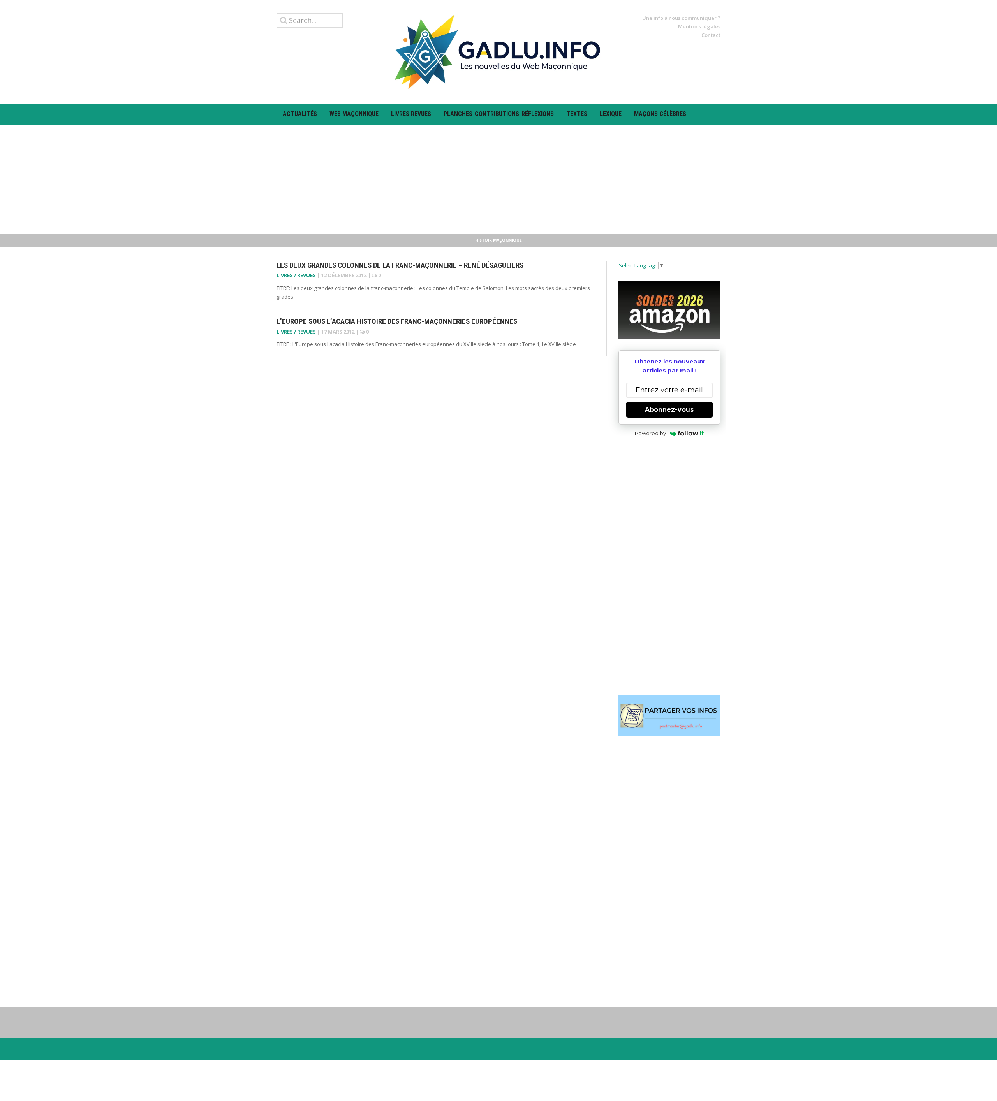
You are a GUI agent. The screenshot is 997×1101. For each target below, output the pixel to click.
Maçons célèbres (660, 114)
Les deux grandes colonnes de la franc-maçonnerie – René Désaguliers (400, 265)
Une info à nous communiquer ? (681, 17)
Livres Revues (411, 114)
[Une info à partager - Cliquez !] (669, 715)
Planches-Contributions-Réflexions (499, 114)
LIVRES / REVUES (296, 275)
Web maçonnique (354, 114)
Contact (710, 35)
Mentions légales (699, 26)
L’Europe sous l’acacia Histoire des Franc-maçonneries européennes (397, 321)
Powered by (650, 433)
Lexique (611, 114)
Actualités (300, 114)
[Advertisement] (498, 179)
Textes (576, 114)
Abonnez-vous (669, 409)
